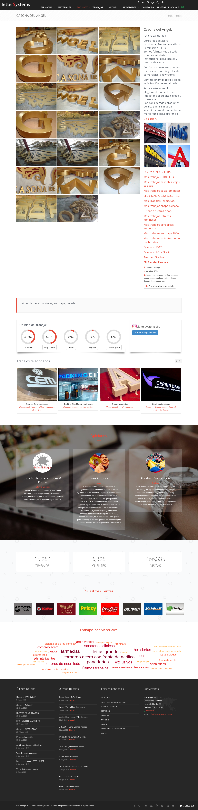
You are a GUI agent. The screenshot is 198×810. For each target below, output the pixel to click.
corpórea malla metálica (55, 669)
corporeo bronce (159, 651)
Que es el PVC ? (153, 247)
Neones (113, 7)
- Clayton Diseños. (42, 487)
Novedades (129, 7)
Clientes (99, 565)
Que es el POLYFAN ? (156, 252)
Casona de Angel (153, 267)
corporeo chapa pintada (160, 278)
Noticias (105, 720)
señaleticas (158, 664)
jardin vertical (85, 642)
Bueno (71, 347)
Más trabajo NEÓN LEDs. (159, 177)
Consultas (188, 805)
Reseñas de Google (168, 7)
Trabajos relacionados (33, 361)
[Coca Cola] (110, 609)
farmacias (70, 651)
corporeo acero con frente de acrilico (99, 656)
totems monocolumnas (161, 668)
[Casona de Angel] (66, 609)
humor (124, 652)
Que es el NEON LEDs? (157, 172)
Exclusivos (83, 7)
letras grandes (107, 651)
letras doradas (168, 654)
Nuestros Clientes (99, 591)
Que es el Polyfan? (24, 705)
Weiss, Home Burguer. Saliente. (72, 737)
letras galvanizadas (26, 664)
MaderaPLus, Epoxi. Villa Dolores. (73, 717)
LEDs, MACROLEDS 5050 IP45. (162, 195)
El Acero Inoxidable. (24, 737)
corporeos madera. (71, 672)
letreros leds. (40, 654)
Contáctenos (151, 689)
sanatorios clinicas (99, 646)
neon (140, 655)
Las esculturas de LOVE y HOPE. (30, 761)
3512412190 (150, 711)
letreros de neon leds (63, 663)
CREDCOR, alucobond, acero (71, 747)
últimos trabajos (95, 668)
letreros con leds (158, 281)
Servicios (105, 711)
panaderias (98, 661)
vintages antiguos (104, 642)
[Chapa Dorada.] (167, 145)
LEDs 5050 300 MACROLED (28, 721)
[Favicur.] (175, 609)
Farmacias (46, 7)
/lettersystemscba (148, 326)
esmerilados (38, 662)
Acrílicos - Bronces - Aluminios (29, 745)
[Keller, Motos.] (45, 609)
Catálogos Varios (109, 707)
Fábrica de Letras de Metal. (113, 729)
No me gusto (114, 347)
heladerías (142, 650)
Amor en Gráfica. (154, 257)
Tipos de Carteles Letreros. (27, 769)
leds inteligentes (44, 658)
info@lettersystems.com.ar (161, 714)
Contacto (148, 7)
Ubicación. (150, 119)
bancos (53, 651)
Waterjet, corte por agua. (26, 753)
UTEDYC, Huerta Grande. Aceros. (73, 727)
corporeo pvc (143, 661)
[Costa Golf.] (23, 609)
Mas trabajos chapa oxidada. (161, 206)
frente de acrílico (168, 660)
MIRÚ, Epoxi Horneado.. (69, 757)
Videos (104, 733)
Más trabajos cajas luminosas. (162, 190)
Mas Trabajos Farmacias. (159, 201)
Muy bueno (49, 347)
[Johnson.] (132, 609)
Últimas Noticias (25, 689)
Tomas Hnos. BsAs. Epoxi (70, 697)
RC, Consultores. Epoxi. (69, 776)
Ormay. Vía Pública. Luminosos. (72, 707)
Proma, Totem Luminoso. (69, 786)
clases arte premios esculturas (167, 646)
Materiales (64, 7)
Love (99, 483)
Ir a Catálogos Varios (146, 332)
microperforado (174, 651)
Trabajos (97, 7)
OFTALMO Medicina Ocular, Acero (73, 766)
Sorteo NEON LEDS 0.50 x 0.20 (113, 702)
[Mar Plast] (153, 609)
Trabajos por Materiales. (99, 629)
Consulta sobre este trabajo (161, 286)
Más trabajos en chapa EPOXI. (162, 233)
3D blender (121, 644)
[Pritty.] (88, 609)
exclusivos (123, 662)
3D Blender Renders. (156, 262)
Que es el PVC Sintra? (26, 697)
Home (169, 16)
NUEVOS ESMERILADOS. (27, 713)
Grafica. (155, 483)
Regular (92, 347)
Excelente (27, 347)
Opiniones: (99, 435)
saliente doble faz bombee (60, 643)
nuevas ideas (41, 651)
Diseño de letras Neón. (158, 211)
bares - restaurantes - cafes (158, 275)
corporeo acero (47, 647)
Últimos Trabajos (69, 689)
